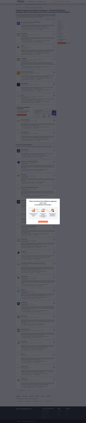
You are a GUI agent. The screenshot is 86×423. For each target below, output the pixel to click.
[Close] (59, 200)
